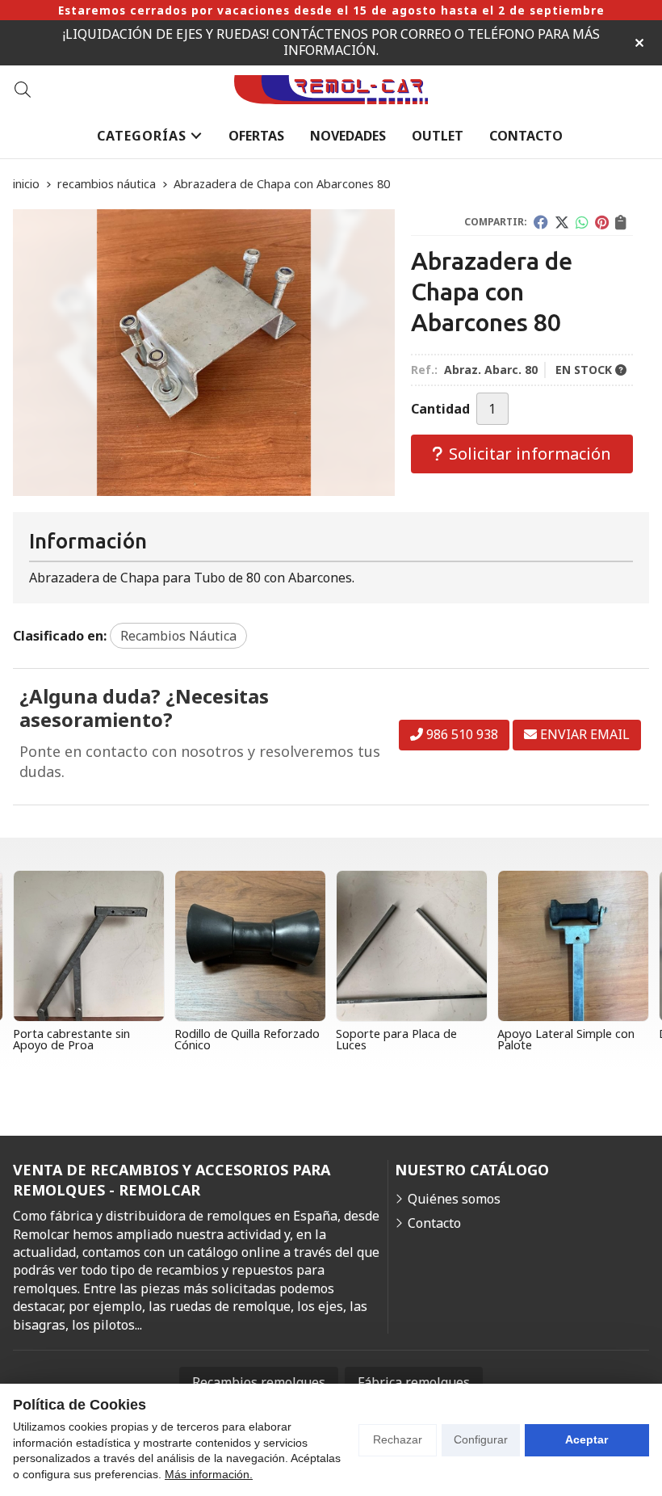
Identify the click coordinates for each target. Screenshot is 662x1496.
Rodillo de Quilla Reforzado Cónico (247, 1039)
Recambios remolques (258, 1382)
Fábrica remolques (414, 1382)
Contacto (434, 1223)
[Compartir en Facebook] (541, 222)
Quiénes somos (454, 1199)
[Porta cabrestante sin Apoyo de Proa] (89, 946)
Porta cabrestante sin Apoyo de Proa (71, 1039)
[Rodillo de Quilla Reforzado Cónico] (250, 946)
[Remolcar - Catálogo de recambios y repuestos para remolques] (331, 90)
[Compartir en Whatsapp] (582, 222)
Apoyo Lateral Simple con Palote (566, 1039)
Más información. (209, 1474)
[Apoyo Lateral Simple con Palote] (573, 946)
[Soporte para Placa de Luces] (412, 946)
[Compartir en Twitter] (562, 222)
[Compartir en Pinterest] (602, 222)
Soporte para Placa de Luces (396, 1039)
